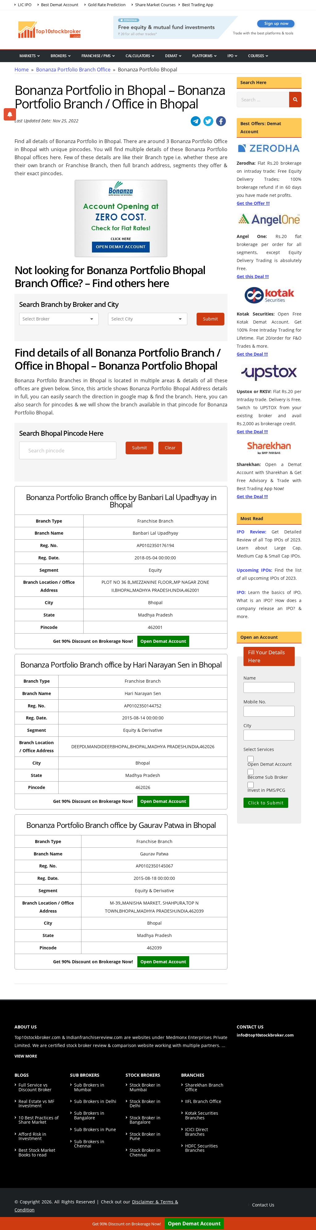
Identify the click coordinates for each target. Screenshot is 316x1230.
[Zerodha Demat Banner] (207, 26)
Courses (256, 55)
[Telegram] (196, 121)
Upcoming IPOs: (254, 570)
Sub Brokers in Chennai (89, 1144)
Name (249, 678)
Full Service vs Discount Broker (35, 1087)
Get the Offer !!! (253, 203)
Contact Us (262, 1205)
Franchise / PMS (96, 55)
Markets (27, 55)
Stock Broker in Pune (145, 1136)
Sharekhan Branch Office (204, 1087)
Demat (171, 55)
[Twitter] (208, 121)
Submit (210, 319)
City (247, 725)
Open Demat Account (194, 1223)
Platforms (202, 55)
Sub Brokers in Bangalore (89, 1115)
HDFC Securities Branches (201, 1148)
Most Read (29, 66)
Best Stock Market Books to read (37, 1152)
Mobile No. (254, 702)
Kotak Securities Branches (201, 1115)
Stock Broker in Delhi (145, 1103)
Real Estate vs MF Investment (36, 1103)
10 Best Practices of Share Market (39, 1120)
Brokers (59, 55)
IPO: (241, 592)
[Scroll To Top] (305, 1206)
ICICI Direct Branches (196, 1131)
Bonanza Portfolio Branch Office (73, 69)
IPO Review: (251, 532)
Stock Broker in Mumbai (145, 1087)
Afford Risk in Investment (32, 1136)
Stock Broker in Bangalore (145, 1120)
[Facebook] (221, 121)
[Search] (295, 99)
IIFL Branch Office (203, 1101)
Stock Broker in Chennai (145, 1152)
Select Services (258, 749)
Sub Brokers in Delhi (95, 1101)
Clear (170, 448)
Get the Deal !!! (252, 354)
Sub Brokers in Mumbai (89, 1087)
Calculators (138, 55)
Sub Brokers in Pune (95, 1129)
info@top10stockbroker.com (265, 1035)
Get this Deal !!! (253, 276)
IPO (230, 55)
